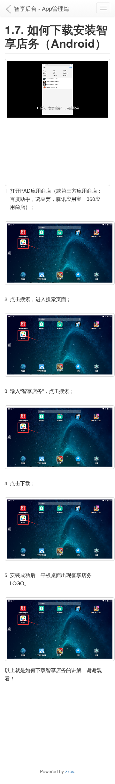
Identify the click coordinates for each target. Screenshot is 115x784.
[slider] (57, 112)
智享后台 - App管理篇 (41, 8)
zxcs (69, 771)
